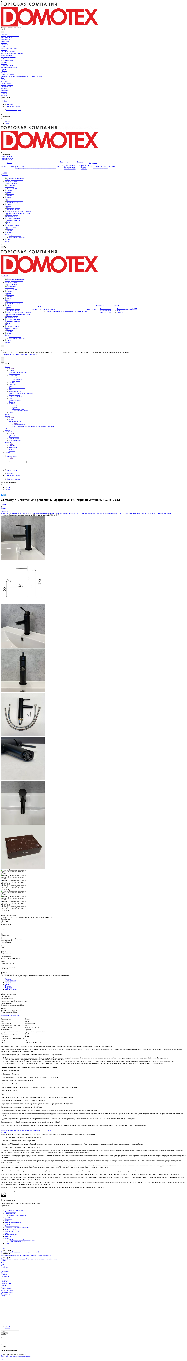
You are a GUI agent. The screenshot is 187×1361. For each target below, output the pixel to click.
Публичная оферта (7, 1283)
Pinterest (7, 123)
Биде (138, 513)
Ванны (48, 513)
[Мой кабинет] (2, 348)
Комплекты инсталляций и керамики (98, 513)
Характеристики (10, 981)
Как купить (12, 435)
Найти (3, 1333)
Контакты (4, 1275)
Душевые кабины (25, 513)
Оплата (7, 984)
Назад (12, 368)
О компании (5, 1271)
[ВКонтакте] (2, 495)
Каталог (11, 370)
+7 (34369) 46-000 (7, 156)
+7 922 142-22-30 (6, 160)
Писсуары (156, 513)
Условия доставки (7, 1290)
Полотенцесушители (79, 513)
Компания (12, 445)
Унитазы (43, 513)
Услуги (11, 419)
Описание (8, 979)
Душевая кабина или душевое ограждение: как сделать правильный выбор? (26, 1255)
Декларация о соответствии (10, 1015)
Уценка (168, 513)
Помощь (3, 1285)
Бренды (3, 1266)
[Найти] (2, 32)
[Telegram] (5, 495)
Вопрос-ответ (5, 1294)
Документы (8, 988)
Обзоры (3, 1296)
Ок (2, 1359)
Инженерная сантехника (58, 513)
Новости (4, 1273)
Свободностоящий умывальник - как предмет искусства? (20, 1252)
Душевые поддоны (146, 513)
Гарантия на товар (7, 1292)
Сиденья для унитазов (130, 513)
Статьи (3, 1248)
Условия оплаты (6, 1289)
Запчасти (15, 407)
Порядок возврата (11, 989)
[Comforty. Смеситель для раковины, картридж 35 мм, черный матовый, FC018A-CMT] (23, 559)
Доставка (8, 986)
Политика (4, 1282)
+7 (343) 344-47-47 (7, 158)
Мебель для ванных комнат (10, 513)
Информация (5, 1276)
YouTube (7, 122)
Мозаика (69, 513)
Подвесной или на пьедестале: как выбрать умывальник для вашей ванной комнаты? (29, 1259)
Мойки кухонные (117, 513)
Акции (3, 1262)
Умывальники (17, 379)
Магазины (4, 1280)
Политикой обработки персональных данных (16, 1356)
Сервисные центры (18, 424)
